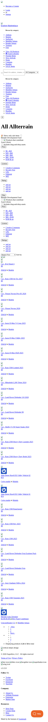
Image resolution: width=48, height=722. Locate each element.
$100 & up (10, 159)
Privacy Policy (17, 658)
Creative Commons (13, 168)
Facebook (9, 680)
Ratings (4, 240)
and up (8, 185)
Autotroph (22, 719)
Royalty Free (10, 170)
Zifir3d (3, 270)
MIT (7, 176)
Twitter (8, 677)
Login (8, 10)
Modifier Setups (23, 623)
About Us (9, 693)
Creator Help (10, 711)
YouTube (9, 684)
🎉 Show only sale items (10, 136)
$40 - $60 (9, 155)
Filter (3, 195)
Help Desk (10, 709)
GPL (7, 172)
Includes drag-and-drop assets (15, 145)
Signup (8, 14)
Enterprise (9, 697)
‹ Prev (12, 627)
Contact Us (10, 715)
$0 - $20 (9, 151)
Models (11, 270)
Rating (4, 180)
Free (7, 48)
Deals (8, 60)
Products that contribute (14, 140)
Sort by (19, 255)
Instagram (9, 682)
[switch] (21, 135)
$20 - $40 (9, 153)
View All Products (12, 52)
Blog (7, 713)
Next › (12, 633)
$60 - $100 (10, 157)
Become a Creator (12, 6)
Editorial (9, 174)
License (4, 164)
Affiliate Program (12, 695)
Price (3, 147)
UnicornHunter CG (8, 623)
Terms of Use (6, 658)
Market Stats (10, 699)
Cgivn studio (5, 482)
